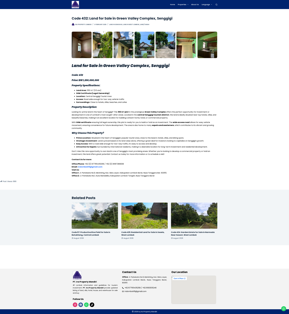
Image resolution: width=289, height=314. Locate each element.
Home (172, 4)
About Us (195, 4)
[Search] (216, 4)
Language (206, 4)
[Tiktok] (92, 304)
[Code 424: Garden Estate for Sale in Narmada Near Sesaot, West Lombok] (194, 216)
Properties (182, 4)
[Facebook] (80, 304)
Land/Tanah (144, 24)
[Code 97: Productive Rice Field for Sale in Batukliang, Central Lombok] (95, 216)
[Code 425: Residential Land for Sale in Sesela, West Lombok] (144, 216)
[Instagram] (75, 304)
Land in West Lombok (131, 24)
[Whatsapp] (86, 304)
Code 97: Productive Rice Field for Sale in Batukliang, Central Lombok (91, 233)
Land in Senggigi (115, 24)
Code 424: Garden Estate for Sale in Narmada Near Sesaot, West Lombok (193, 233)
